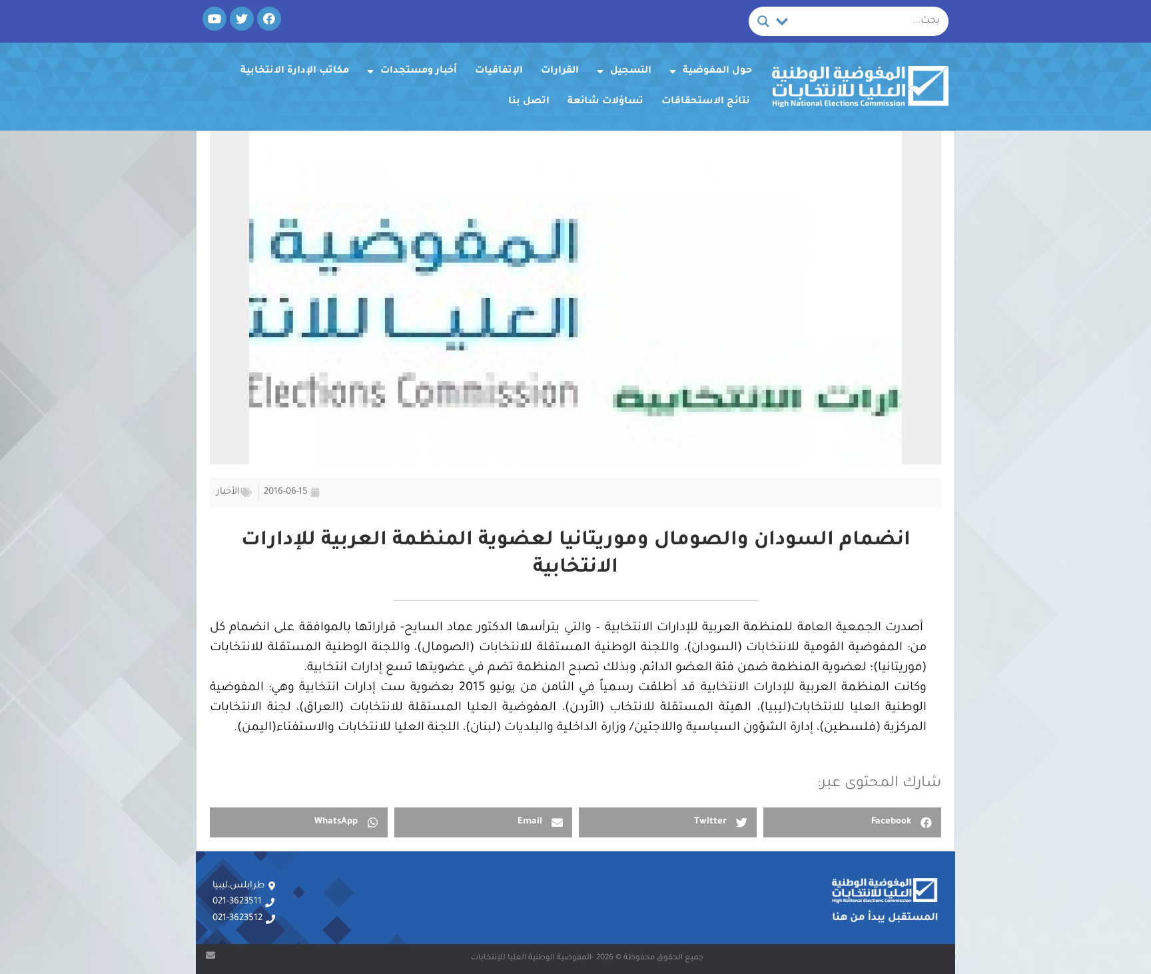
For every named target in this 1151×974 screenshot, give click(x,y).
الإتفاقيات (499, 71)
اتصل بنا (529, 102)
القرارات (560, 71)
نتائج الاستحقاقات (705, 102)
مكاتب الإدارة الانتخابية (294, 71)
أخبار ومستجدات (418, 71)
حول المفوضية (717, 71)
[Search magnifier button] (763, 21)
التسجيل (630, 71)
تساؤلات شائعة (605, 102)
